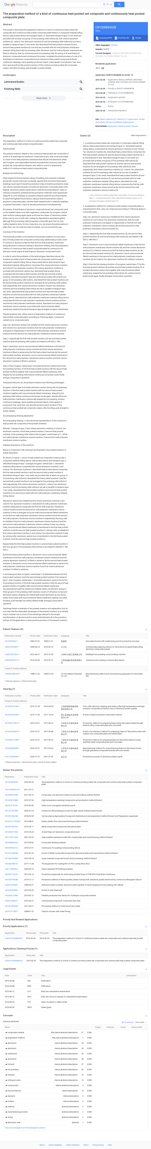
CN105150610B (11, 816)
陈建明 (106, 49)
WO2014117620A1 (13, 821)
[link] (14, 1032)
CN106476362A (11, 731)
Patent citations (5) (108, 119)
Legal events (132, 119)
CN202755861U (11, 901)
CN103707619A (11, 706)
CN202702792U (11, 654)
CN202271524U (11, 874)
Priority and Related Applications (120, 122)
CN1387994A (10, 641)
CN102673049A (11, 858)
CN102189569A (11, 906)
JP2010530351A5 (12, 789)
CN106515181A (11, 723)
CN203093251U (11, 660)
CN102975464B (11, 879)
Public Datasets (72, 1145)
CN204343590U (11, 890)
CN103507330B (11, 795)
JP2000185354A (12, 674)
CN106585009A (11, 748)
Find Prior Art (123, 38)
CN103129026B (11, 853)
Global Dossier (124, 126)
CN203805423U (11, 842)
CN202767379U (11, 805)
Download (128, 1022)
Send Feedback (55, 1145)
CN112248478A (11, 757)
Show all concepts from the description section (25, 1128)
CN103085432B (11, 782)
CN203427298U (11, 895)
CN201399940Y (11, 647)
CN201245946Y (11, 885)
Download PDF (105, 38)
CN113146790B (11, 811)
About (42, 1145)
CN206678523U (11, 864)
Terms (85, 1145)
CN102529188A (11, 800)
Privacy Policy (98, 1145)
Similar (138, 38)
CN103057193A (11, 832)
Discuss (134, 126)
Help (110, 1145)
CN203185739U (11, 827)
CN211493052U (11, 869)
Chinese (114, 45)
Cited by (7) (121, 119)
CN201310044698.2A (14, 938)
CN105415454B (11, 715)
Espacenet (112, 126)
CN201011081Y (11, 911)
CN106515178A (11, 740)
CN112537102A (11, 837)
